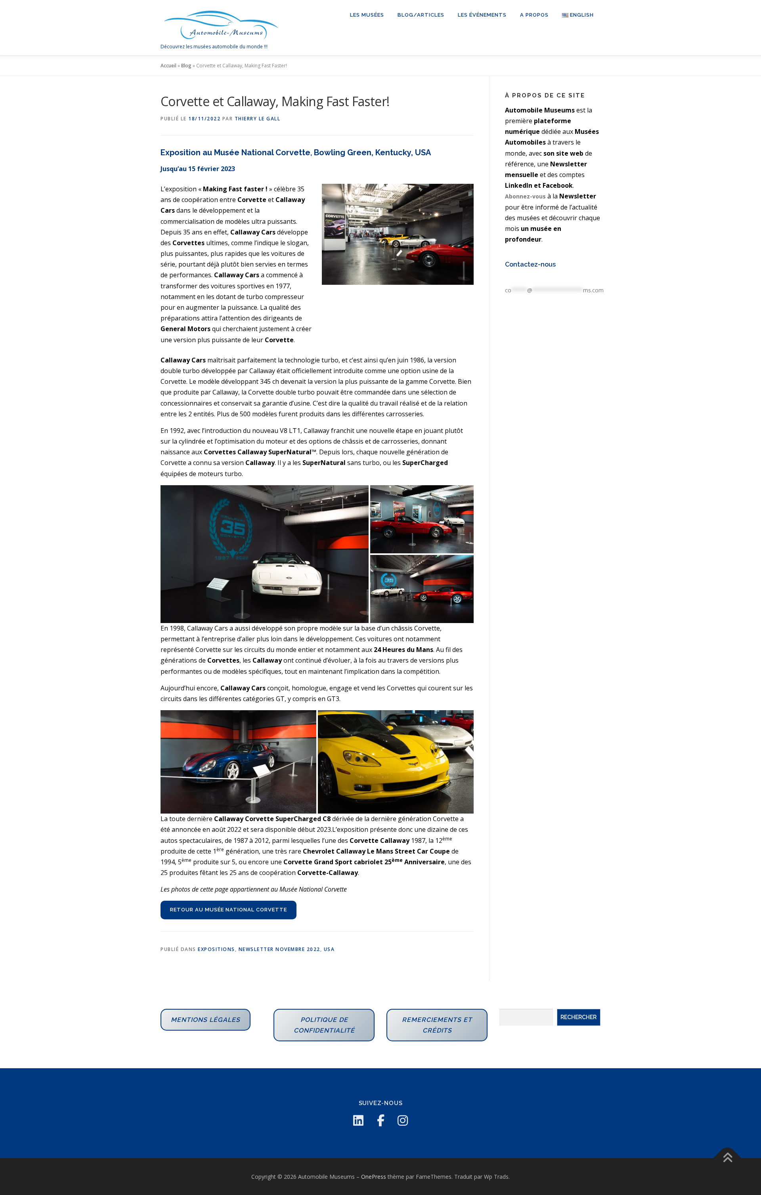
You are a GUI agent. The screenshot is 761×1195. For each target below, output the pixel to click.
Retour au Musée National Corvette (228, 910)
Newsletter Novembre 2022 (279, 949)
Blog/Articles (421, 15)
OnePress (373, 1176)
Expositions (216, 949)
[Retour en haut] (727, 1158)
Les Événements (482, 15)
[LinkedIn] (358, 1120)
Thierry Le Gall (258, 118)
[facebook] (380, 1120)
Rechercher (578, 1017)
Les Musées (367, 15)
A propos (534, 15)
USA (329, 949)
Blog (186, 65)
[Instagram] (403, 1120)
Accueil (168, 65)
